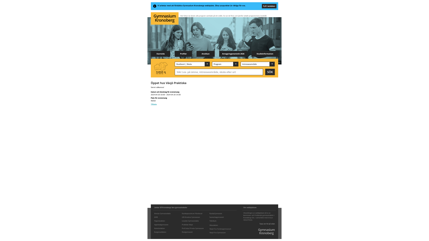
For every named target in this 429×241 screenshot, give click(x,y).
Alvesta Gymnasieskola (162, 214)
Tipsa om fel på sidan (267, 224)
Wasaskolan (213, 225)
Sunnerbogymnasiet (216, 217)
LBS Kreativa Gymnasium (191, 217)
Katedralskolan (159, 228)
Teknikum (212, 221)
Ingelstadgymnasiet (161, 225)
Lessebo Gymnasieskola (190, 221)
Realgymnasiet (187, 232)
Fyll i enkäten (269, 6)
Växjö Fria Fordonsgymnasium (220, 229)
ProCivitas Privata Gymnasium (193, 228)
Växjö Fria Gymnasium (217, 233)
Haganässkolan (159, 221)
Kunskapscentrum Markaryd (192, 214)
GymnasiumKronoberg (165, 18)
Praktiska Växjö (187, 225)
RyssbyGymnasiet (215, 214)
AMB (156, 217)
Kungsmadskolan (160, 232)
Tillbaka (154, 104)
